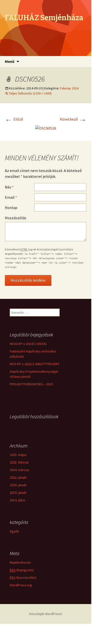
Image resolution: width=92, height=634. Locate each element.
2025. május (18, 455)
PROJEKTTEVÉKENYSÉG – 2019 (31, 384)
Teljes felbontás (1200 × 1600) (30, 93)
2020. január (18, 485)
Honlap (11, 207)
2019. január (18, 492)
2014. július (17, 500)
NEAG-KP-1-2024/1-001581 (28, 343)
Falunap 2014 (69, 88)
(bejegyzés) (22, 570)
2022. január (18, 477)
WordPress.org (21, 585)
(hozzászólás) (23, 577)
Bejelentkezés (20, 562)
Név (9, 187)
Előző (14, 119)
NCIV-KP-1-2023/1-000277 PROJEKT (34, 364)
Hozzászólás (15, 217)
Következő (73, 119)
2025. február (19, 462)
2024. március (19, 470)
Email (11, 197)
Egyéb (14, 531)
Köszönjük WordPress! (45, 614)
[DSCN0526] (45, 127)
